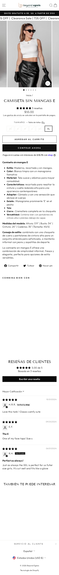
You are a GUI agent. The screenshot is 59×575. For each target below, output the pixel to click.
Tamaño (27, 122)
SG (40, 128)
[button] (24, 108)
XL (48, 128)
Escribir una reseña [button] (29, 379)
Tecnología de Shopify (29, 570)
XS (10, 128)
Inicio (28, 95)
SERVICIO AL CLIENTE (29, 544)
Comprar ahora (29, 148)
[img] (9, 399)
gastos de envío (14, 115)
